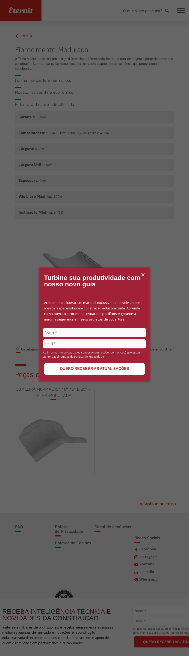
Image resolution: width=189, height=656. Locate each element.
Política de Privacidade (89, 357)
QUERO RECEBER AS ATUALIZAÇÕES (94, 369)
